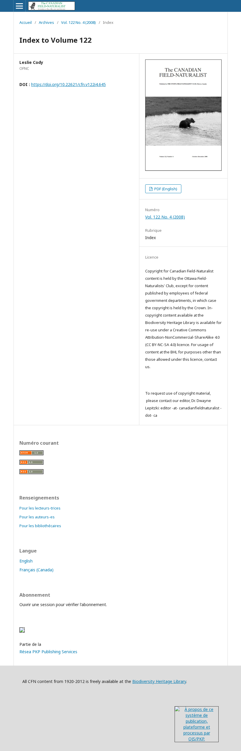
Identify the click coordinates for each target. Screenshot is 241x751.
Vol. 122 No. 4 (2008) (78, 22)
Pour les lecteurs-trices (40, 508)
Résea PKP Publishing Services (48, 651)
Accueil (25, 22)
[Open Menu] (19, 6)
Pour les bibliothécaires (40, 525)
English (26, 561)
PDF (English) (165, 188)
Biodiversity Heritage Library (159, 681)
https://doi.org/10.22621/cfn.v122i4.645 (68, 84)
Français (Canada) (36, 570)
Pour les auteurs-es (37, 517)
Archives (46, 22)
